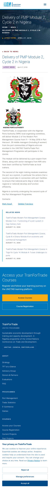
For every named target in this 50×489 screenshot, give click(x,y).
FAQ (4, 383)
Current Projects (9, 434)
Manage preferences (25, 476)
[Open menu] (45, 4)
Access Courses (29, 298)
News (13, 27)
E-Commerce (7, 407)
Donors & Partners (10, 375)
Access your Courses (11, 425)
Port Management (10, 398)
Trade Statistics (9, 402)
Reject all (25, 470)
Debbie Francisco (25, 204)
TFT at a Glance (9, 366)
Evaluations (7, 379)
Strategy (6, 362)
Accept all (25, 483)
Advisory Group (9, 371)
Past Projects (8, 438)
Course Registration (28, 307)
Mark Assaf (7, 204)
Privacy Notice (34, 460)
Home (5, 27)
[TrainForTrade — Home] (12, 4)
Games (5, 411)
